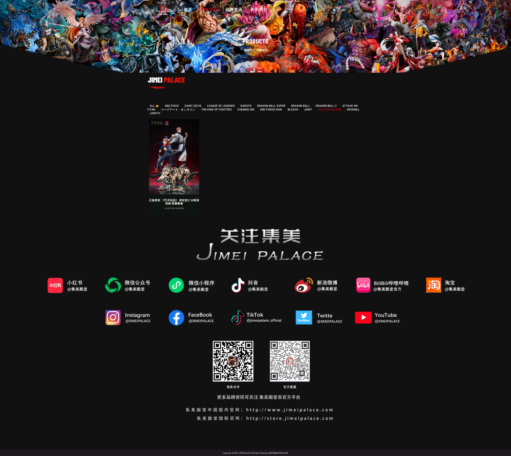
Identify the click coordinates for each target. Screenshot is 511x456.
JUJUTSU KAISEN (329, 109)
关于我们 (259, 10)
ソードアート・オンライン (178, 109)
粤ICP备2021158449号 (278, 453)
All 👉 (154, 105)
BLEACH (293, 109)
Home (247, 50)
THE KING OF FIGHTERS (216, 109)
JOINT (308, 109)
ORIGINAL (353, 109)
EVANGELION (246, 109)
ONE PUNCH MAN (271, 109)
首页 (188, 10)
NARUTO (246, 105)
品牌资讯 (234, 10)
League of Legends (221, 105)
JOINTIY (155, 113)
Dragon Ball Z (326, 105)
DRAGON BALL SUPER (271, 105)
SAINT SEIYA (193, 105)
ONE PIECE (172, 105)
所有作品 (209, 10)
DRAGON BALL (300, 105)
